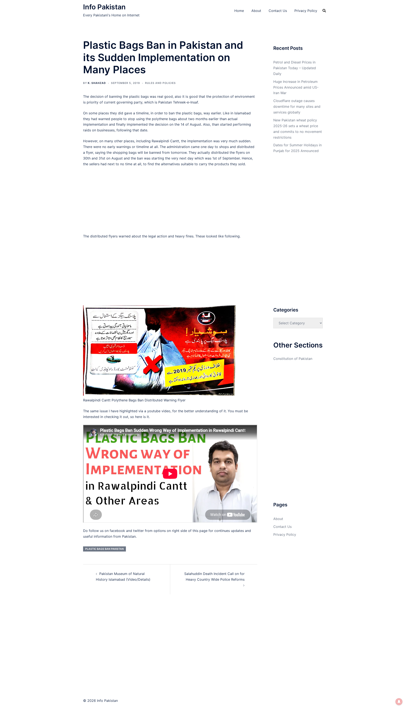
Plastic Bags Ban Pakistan (104, 548)
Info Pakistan (104, 7)
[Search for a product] (324, 10)
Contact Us (278, 11)
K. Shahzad (97, 83)
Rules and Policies (160, 83)
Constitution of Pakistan (292, 358)
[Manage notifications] (399, 701)
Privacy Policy (305, 11)
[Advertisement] (170, 202)
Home (239, 11)
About (256, 11)
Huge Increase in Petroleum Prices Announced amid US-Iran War (295, 87)
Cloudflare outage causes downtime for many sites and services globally (296, 106)
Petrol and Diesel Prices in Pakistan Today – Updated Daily (294, 68)
